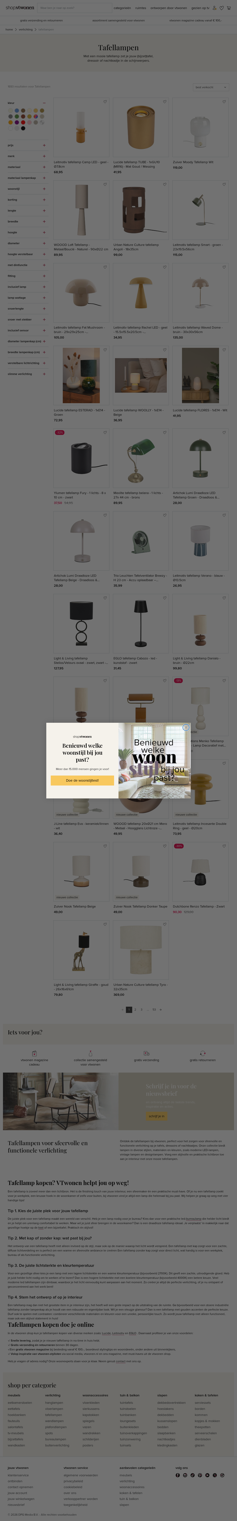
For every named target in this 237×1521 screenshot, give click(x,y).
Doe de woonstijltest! (82, 780)
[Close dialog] (186, 727)
